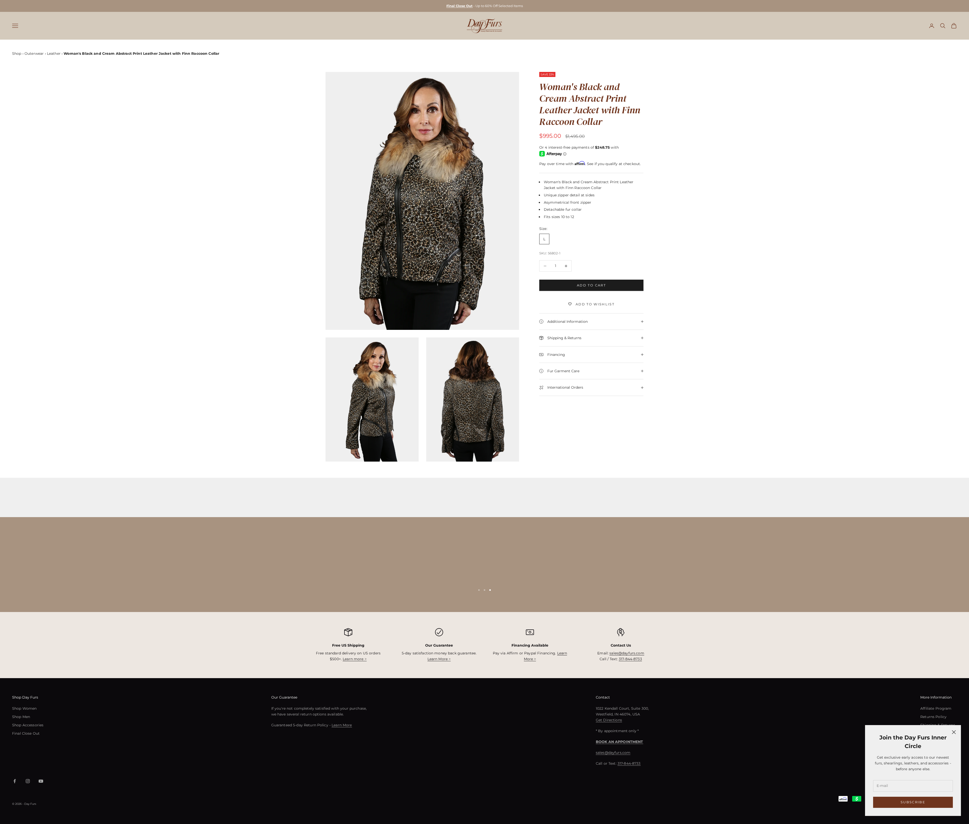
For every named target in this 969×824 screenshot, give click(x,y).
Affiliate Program (935, 708)
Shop (16, 53)
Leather (54, 53)
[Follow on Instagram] (27, 781)
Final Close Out (26, 733)
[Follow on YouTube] (40, 781)
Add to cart (591, 285)
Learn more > (355, 659)
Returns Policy (933, 716)
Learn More (342, 725)
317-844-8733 (630, 659)
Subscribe (913, 802)
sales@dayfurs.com (626, 653)
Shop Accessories (27, 725)
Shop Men (21, 716)
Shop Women (24, 708)
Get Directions (609, 720)
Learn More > (439, 659)
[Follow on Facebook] (14, 781)
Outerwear (34, 53)
